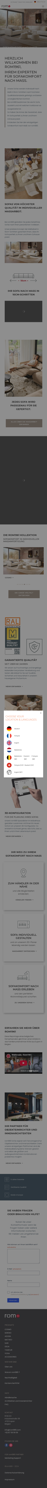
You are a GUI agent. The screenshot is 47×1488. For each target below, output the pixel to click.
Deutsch (17, 729)
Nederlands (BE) (18, 757)
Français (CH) (18, 765)
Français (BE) (35, 757)
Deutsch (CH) (29, 765)
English (16, 743)
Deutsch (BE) (27, 757)
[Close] (40, 713)
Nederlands (18, 750)
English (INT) (18, 772)
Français (17, 736)
